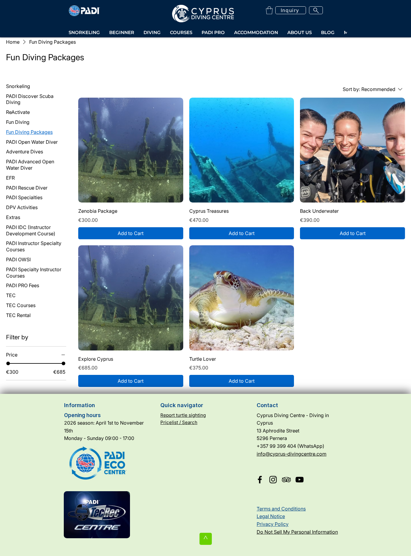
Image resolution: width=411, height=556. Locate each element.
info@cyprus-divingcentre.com (291, 454)
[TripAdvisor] (286, 480)
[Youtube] (299, 480)
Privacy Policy (273, 524)
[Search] (316, 10)
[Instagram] (273, 480)
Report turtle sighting (183, 415)
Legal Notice (271, 516)
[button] (269, 10)
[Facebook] (260, 480)
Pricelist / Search (178, 422)
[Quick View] (130, 150)
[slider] (8, 363)
